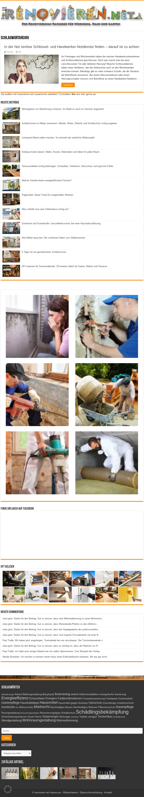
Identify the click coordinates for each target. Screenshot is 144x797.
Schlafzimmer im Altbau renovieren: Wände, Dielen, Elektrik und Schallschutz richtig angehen (69, 123)
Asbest (18, 694)
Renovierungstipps (50, 713)
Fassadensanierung (94, 698)
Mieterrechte (26, 707)
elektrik (75, 694)
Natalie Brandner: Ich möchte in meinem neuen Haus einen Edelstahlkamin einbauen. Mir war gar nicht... (55, 656)
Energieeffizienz (15, 698)
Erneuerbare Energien (43, 698)
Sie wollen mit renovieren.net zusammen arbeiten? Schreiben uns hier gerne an (48, 94)
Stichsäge (64, 716)
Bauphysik (48, 694)
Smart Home (35, 716)
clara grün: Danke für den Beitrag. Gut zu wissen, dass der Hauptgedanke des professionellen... (51, 629)
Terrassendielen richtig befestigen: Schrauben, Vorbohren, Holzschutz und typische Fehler (67, 166)
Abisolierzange (7, 694)
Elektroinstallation (89, 694)
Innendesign (109, 703)
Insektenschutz (125, 703)
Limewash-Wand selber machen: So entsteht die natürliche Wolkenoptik (58, 137)
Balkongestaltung (32, 694)
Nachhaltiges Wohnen (85, 707)
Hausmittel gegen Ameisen (73, 703)
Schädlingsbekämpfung (102, 712)
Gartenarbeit (125, 698)
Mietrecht (42, 707)
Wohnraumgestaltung (39, 720)
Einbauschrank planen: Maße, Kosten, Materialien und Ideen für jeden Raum (60, 152)
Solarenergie (50, 716)
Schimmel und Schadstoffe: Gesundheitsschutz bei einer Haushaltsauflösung (61, 223)
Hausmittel (49, 702)
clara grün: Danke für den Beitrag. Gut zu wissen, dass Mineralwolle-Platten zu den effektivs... (50, 624)
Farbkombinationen (70, 698)
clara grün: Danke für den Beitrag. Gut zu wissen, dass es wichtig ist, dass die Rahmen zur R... (51, 646)
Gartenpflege (10, 702)
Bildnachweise (70, 792)
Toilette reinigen (88, 716)
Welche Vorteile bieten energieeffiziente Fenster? (46, 180)
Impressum (55, 792)
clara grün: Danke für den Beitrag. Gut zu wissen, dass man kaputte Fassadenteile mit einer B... (51, 635)
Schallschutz (68, 713)
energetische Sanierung (113, 694)
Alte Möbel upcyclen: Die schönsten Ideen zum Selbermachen (53, 237)
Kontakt (108, 792)
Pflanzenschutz (106, 707)
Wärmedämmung (67, 720)
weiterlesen (68, 85)
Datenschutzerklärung (91, 792)
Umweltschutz (119, 717)
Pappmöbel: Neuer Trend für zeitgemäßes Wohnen (47, 195)
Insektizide (8, 707)
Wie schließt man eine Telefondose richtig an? (45, 209)
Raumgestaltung (10, 713)
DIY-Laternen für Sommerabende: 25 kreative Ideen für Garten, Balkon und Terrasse (64, 266)
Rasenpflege (125, 707)
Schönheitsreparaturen (14, 716)
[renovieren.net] (72, 15)
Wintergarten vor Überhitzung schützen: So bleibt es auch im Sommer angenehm (63, 109)
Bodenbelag (62, 694)
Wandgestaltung (11, 720)
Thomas (9, 52)
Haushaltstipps (29, 702)
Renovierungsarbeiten (29, 713)
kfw (16, 707)
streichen (75, 717)
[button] (7, 789)
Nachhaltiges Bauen (61, 707)
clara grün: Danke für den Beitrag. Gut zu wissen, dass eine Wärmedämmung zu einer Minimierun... (53, 618)
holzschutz (95, 702)
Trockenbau (105, 716)
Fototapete (112, 698)
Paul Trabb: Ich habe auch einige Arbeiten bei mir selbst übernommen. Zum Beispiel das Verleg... (52, 651)
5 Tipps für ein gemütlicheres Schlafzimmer (44, 252)
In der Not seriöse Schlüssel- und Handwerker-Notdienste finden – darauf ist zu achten (71, 47)
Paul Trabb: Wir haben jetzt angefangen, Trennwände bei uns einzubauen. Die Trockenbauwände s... (53, 640)
